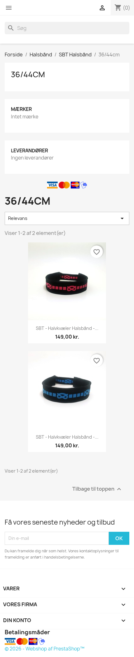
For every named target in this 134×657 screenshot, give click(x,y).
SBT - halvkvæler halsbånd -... (67, 328)
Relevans (67, 218)
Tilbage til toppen (97, 489)
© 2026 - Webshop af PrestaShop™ (44, 648)
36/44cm (28, 74)
